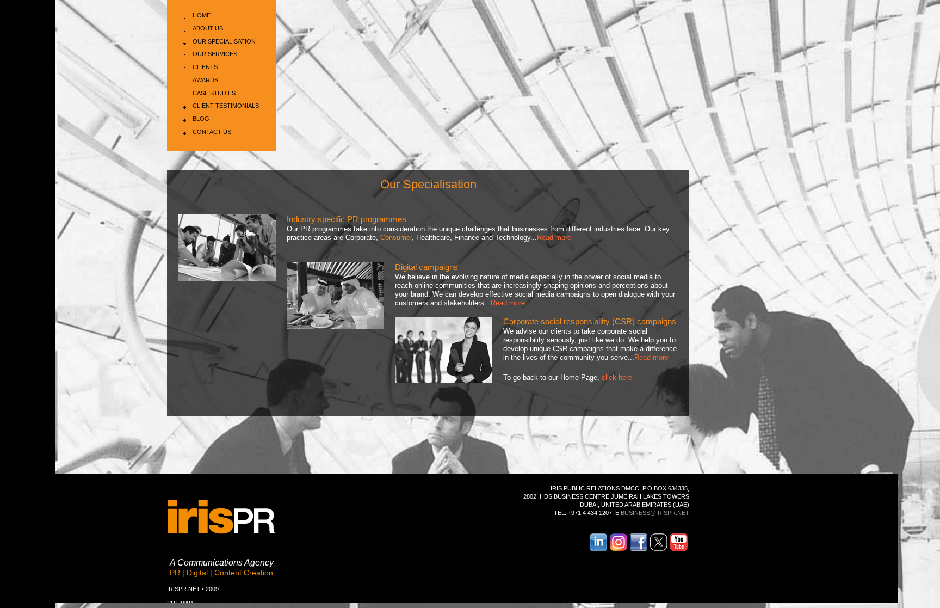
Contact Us (212, 131)
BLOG (201, 118)
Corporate (360, 238)
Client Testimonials (226, 105)
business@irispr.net (655, 512)
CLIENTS (205, 67)
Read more (554, 238)
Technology (512, 238)
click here (617, 377)
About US (208, 28)
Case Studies (214, 93)
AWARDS (205, 80)
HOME (202, 15)
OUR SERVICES (215, 54)
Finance (466, 238)
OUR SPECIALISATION (224, 41)
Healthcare (433, 238)
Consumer (396, 238)
